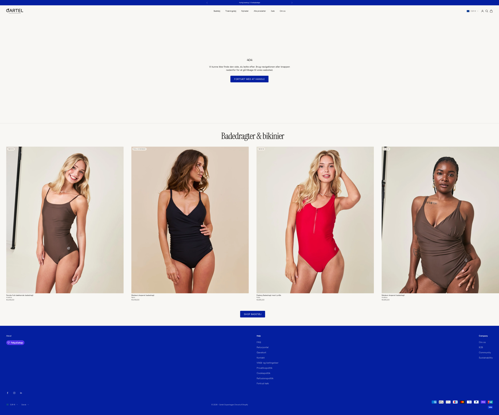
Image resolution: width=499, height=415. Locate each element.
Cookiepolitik (263, 373)
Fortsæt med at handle (249, 79)
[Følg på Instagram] (14, 393)
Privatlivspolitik (264, 368)
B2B (481, 347)
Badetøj (217, 11)
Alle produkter (260, 11)
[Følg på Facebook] (7, 393)
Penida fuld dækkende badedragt (19, 295)
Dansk (23, 404)
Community (485, 352)
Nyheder (245, 11)
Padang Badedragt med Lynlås (269, 295)
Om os (282, 11)
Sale (272, 11)
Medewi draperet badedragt (142, 295)
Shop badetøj (252, 314)
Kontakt (261, 357)
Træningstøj (230, 11)
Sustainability (486, 357)
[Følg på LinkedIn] (21, 393)
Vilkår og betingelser (267, 362)
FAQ (259, 342)
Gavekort (261, 352)
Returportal (262, 347)
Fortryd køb (263, 383)
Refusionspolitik (265, 378)
